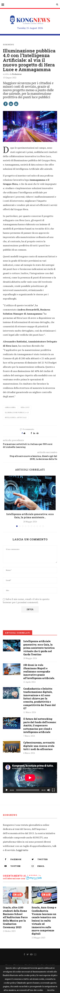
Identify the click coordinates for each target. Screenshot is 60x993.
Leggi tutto (22, 850)
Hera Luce (25, 407)
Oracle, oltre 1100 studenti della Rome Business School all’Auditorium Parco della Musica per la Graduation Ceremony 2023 (15, 917)
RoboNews (8, 44)
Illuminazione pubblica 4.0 (17, 412)
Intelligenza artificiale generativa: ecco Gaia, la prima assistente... (30, 516)
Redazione (17, 74)
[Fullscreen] (53, 790)
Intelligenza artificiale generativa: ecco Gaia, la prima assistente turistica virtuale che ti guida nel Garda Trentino (39, 648)
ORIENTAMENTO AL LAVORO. (20, 875)
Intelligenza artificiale (16, 417)
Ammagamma (10, 407)
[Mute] (48, 790)
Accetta (50, 990)
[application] (30, 777)
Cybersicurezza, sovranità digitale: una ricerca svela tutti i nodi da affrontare (39, 746)
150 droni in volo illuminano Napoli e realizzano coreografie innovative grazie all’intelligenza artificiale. (39, 671)
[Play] (6, 790)
